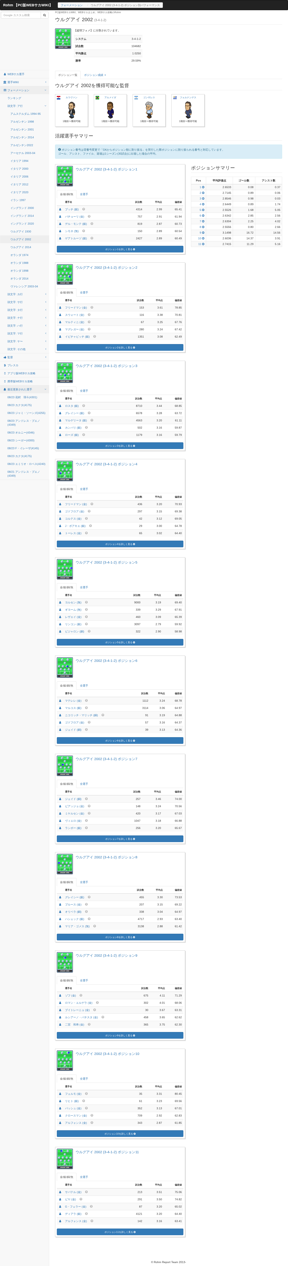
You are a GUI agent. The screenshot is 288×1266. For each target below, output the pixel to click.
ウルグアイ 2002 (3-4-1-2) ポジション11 (107, 1152)
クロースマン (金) (76, 1115)
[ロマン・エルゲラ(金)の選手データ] (60, 1002)
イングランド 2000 (22, 207)
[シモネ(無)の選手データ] (60, 231)
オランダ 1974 (19, 255)
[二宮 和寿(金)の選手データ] (60, 1024)
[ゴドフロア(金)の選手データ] (60, 511)
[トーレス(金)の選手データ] (60, 533)
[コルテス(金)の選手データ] (60, 518)
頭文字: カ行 (15, 294)
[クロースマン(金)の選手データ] (60, 1115)
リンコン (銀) (73, 624)
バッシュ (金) (73, 1108)
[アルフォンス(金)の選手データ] (60, 1122)
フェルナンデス (188, 97)
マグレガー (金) (74, 329)
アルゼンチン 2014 (22, 137)
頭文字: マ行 (15, 333)
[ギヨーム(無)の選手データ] (60, 609)
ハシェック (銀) (74, 919)
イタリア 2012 (19, 184)
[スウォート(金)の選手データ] (60, 314)
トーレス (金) (73, 533)
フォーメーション (72, 5)
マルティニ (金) (74, 322)
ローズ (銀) (72, 434)
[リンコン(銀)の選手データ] (60, 624)
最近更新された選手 (19, 389)
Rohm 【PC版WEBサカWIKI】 (28, 5)
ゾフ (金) (70, 995)
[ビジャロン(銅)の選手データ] (60, 631)
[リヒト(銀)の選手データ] (60, 1101)
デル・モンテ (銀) (76, 223)
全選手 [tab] (84, 194)
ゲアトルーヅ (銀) (76, 238)
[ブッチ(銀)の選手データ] (60, 209)
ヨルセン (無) (73, 602)
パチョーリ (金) (74, 216)
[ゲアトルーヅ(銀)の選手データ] (60, 238)
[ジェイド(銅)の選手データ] (60, 729)
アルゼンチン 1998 (22, 121)
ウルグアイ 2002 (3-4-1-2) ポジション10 (107, 1054)
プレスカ (12, 365)
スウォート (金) (74, 314)
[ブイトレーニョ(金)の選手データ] (60, 1010)
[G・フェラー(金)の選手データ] (60, 1206)
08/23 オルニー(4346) (20, 432)
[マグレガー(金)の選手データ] (60, 329)
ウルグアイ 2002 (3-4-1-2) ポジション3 (106, 366)
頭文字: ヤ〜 (15, 341)
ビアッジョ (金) (74, 806)
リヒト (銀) (72, 1101)
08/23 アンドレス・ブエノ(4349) (23, 422)
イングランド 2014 (22, 215)
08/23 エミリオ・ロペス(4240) (26, 463)
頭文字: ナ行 (15, 317)
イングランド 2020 (22, 223)
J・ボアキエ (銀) (75, 525)
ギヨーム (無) (73, 609)
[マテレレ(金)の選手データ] (60, 700)
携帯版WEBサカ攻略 (20, 381)
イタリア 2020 (19, 192)
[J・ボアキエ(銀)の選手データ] (60, 525)
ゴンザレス (149, 97)
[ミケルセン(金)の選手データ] (60, 813)
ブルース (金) (73, 904)
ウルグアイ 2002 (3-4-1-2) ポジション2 (106, 268)
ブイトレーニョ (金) (77, 1010)
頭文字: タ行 (15, 309)
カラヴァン (71, 97)
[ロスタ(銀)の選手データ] (60, 405)
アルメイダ (110, 97)
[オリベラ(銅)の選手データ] (60, 911)
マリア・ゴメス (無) (77, 926)
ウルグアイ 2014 (20, 247)
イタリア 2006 (19, 176)
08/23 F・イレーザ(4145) (23, 448)
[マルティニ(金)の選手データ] (60, 322)
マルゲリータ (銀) (76, 420)
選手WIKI (13, 82)
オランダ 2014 (19, 278)
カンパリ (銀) (73, 427)
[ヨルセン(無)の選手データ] (60, 602)
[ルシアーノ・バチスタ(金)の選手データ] (60, 1017)
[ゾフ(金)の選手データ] (60, 995)
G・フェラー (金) (75, 1206)
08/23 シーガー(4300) (20, 440)
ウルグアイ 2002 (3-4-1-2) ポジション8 (106, 857)
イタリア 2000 (19, 168)
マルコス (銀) (73, 708)
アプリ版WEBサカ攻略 (21, 373)
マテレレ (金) (73, 700)
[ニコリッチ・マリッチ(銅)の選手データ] (60, 715)
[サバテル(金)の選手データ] (60, 1192)
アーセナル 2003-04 (22, 153)
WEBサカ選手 (15, 74)
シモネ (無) (72, 231)
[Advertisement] (24, 44)
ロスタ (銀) (72, 405)
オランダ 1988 (19, 262)
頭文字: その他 (16, 349)
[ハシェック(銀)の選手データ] (60, 919)
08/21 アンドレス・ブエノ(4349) (23, 473)
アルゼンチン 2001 (22, 129)
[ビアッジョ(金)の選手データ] (60, 806)
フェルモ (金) (73, 1093)
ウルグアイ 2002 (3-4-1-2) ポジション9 (106, 955)
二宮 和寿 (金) (74, 1024)
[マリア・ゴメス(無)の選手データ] (60, 926)
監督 (10, 357)
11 (200, 244)
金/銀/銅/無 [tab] (66, 194)
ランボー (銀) (73, 828)
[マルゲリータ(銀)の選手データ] (60, 420)
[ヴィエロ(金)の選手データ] (60, 820)
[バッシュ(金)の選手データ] (60, 1108)
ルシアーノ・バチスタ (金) (81, 1017)
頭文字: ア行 (15, 105)
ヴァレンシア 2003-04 (24, 286)
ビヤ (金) (70, 1199)
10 (200, 238)
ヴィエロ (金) (73, 820)
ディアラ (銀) (73, 1213)
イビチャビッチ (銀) (77, 336)
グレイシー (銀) (74, 413)
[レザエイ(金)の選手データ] (60, 616)
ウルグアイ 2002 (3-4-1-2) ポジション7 (106, 759)
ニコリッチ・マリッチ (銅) (81, 715)
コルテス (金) (73, 518)
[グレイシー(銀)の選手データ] (60, 413)
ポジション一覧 (67, 75)
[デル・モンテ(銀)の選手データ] (60, 223)
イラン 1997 (18, 200)
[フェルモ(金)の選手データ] (60, 1093)
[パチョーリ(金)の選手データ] (60, 216)
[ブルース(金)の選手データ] (60, 904)
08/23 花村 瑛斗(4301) (22, 397)
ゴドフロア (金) (74, 511)
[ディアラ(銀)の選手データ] (60, 1213)
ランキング (14, 98)
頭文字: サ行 (15, 302)
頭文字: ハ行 (15, 325)
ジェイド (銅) (73, 729)
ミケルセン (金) (74, 813)
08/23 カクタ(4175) (19, 405)
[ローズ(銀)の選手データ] (60, 434)
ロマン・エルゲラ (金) (78, 1002)
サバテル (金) (73, 1192)
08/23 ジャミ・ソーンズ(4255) (26, 412)
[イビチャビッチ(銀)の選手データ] (60, 336)
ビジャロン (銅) (74, 631)
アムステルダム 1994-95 (25, 113)
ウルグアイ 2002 (20, 239)
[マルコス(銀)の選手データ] (60, 708)
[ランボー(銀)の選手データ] (60, 828)
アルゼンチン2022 (21, 145)
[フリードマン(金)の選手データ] (60, 307)
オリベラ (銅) (73, 911)
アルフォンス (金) (76, 1122)
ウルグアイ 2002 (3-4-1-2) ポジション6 (106, 661)
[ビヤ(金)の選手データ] (60, 1199)
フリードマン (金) (76, 307)
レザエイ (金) (73, 616)
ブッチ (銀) (72, 209)
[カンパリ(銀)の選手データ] (60, 427)
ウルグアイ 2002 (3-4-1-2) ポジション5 (106, 562)
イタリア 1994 (19, 160)
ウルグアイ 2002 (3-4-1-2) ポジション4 (106, 464)
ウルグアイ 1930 (20, 231)
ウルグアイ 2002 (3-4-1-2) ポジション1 (106, 169)
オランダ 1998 (19, 270)
